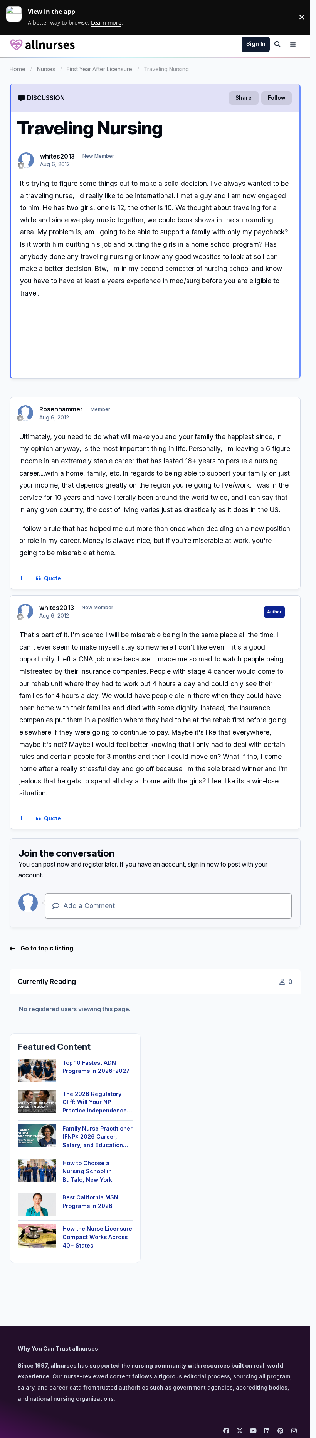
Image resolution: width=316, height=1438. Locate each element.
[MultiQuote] (21, 578)
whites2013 (57, 156)
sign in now (203, 864)
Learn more (17, 17)
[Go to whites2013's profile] (26, 160)
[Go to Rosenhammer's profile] (25, 413)
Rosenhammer (61, 409)
